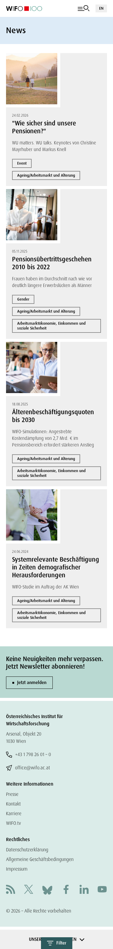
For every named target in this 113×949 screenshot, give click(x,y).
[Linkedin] (84, 890)
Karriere (13, 813)
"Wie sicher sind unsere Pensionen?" (44, 127)
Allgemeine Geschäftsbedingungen (40, 859)
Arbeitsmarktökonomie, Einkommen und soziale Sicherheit (51, 326)
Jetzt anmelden (31, 682)
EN (101, 8)
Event (22, 163)
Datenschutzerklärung (27, 850)
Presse (12, 794)
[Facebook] (66, 890)
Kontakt (13, 804)
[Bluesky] (47, 890)
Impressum (16, 869)
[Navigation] (83, 8)
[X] (28, 890)
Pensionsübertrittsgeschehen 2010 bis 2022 (52, 263)
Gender (23, 299)
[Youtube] (102, 890)
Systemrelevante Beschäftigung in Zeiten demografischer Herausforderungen (55, 567)
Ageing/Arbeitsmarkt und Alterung (46, 175)
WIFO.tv (13, 823)
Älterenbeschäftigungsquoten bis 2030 (53, 416)
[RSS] (10, 890)
